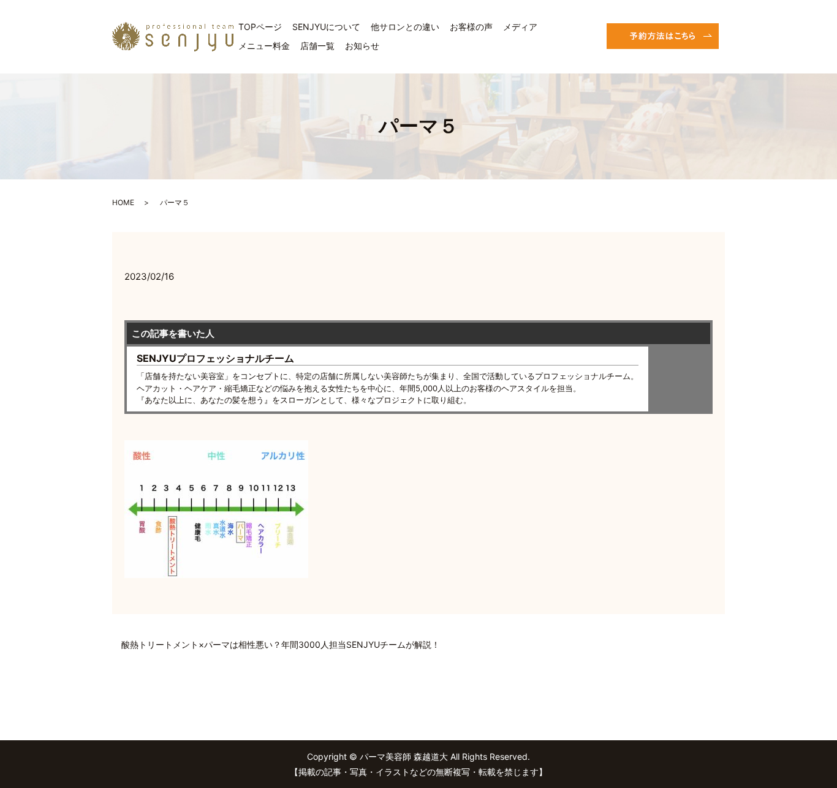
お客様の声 (471, 26)
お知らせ (362, 45)
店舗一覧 (317, 45)
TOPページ (260, 26)
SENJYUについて (326, 26)
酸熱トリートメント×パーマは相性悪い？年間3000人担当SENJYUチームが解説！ (280, 644)
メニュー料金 (264, 45)
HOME (123, 202)
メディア (520, 26)
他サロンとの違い (405, 26)
